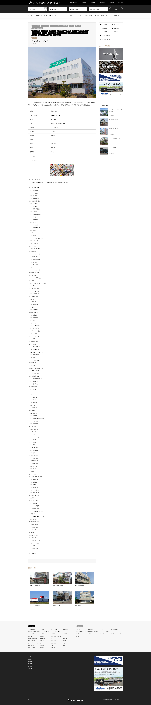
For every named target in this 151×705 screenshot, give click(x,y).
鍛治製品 (104, 28)
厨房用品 (30, 636)
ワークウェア (52, 30)
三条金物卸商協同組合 (108, 699)
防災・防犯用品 (57, 35)
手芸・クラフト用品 (62, 33)
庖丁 (44, 33)
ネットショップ (45, 25)
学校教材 (96, 631)
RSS (28, 699)
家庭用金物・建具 (36, 33)
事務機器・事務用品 (44, 634)
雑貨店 (77, 636)
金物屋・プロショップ (37, 28)
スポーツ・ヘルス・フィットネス (35, 631)
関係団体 (120, 2)
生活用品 (42, 645)
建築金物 (65, 638)
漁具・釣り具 (31, 645)
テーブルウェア (47, 631)
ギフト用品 (65, 629)
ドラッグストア (35, 25)
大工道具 (74, 30)
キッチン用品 (44, 30)
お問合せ (111, 2)
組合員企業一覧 (106, 39)
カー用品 (42, 629)
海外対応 (78, 25)
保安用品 (65, 634)
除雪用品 (42, 647)
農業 (49, 35)
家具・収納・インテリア (56, 636)
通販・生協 (102, 634)
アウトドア (105, 24)
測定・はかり (42, 35)
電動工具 (53, 647)
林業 (34, 35)
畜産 (52, 645)
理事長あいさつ (74, 2)
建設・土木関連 (52, 33)
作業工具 (68, 30)
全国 (34, 37)
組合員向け (102, 2)
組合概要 (93, 2)
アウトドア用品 (35, 30)
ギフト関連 (90, 629)
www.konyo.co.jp (55, 156)
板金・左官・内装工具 (82, 33)
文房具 (64, 640)
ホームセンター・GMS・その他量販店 (59, 25)
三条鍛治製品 (61, 30)
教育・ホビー (72, 33)
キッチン (116, 24)
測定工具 (65, 643)
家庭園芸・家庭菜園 (83, 30)
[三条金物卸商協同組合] (44, 2)
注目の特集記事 (106, 35)
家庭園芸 (116, 28)
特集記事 (84, 2)
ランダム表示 (105, 105)
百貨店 (89, 634)
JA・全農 (78, 629)
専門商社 (71, 25)
